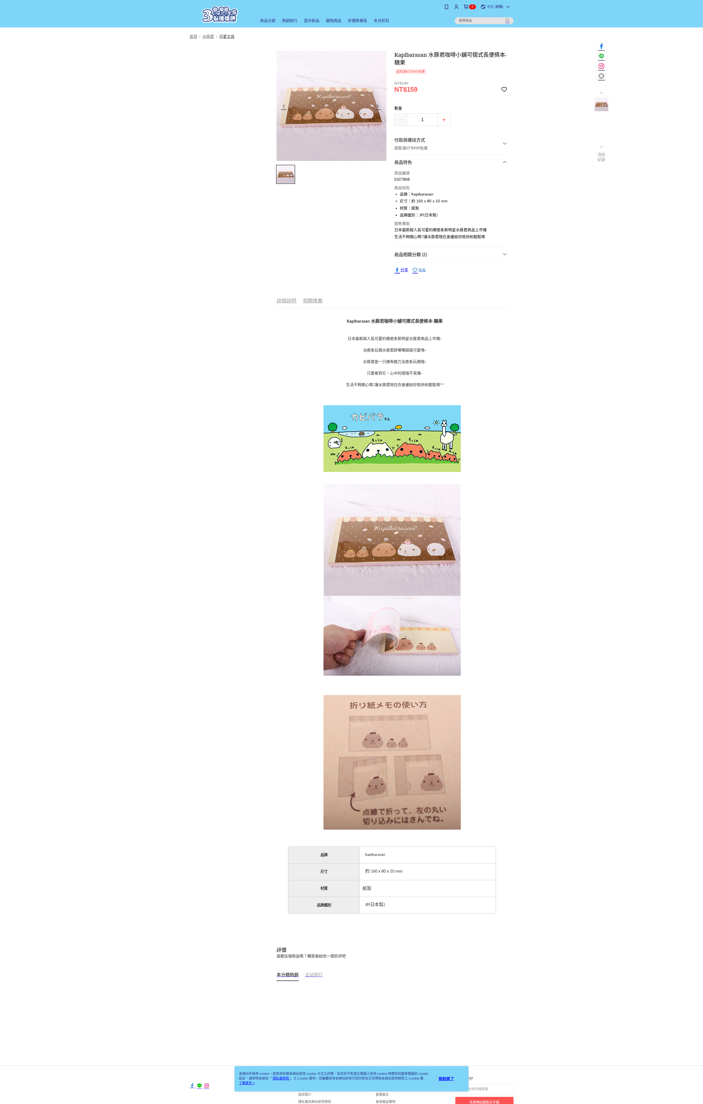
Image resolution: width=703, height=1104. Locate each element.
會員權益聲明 (385, 1102)
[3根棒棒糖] (219, 14)
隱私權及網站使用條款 (314, 1102)
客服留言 (382, 1095)
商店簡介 (304, 1095)
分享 (404, 270)
